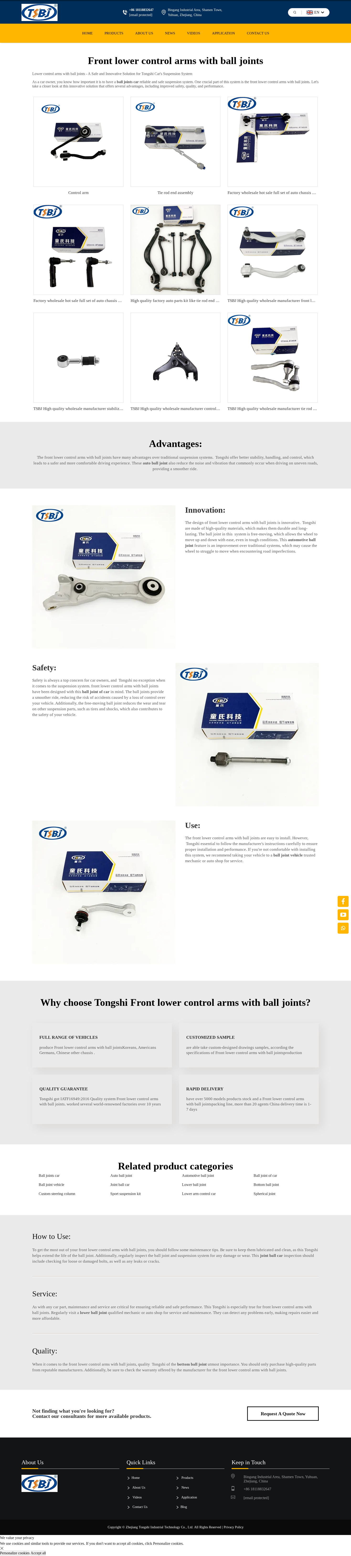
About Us (144, 33)
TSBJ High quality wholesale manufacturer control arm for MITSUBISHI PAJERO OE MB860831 (213, 408)
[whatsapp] (343, 928)
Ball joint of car (265, 1176)
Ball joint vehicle (51, 1185)
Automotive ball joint (198, 1176)
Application (223, 33)
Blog (184, 1507)
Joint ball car (119, 1185)
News (170, 33)
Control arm (78, 192)
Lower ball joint (194, 1185)
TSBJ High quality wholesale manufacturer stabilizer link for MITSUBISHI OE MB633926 (109, 408)
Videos (193, 33)
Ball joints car (49, 1176)
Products (114, 33)
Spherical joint (264, 1194)
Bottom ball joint (266, 1185)
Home (87, 33)
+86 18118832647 (257, 1489)
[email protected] (140, 15)
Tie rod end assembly (175, 192)
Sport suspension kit (125, 1194)
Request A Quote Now (283, 1413)
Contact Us (258, 33)
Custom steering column (57, 1194)
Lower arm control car (199, 1194)
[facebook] (343, 901)
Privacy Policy (234, 1527)
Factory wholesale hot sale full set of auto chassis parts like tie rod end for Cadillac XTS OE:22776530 (120, 300)
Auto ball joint (121, 1176)
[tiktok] (343, 914)
